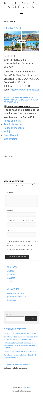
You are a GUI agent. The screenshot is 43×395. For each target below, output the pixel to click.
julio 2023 (10, 271)
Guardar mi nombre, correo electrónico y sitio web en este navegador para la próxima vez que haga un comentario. (21, 245)
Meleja (7, 131)
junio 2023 (11, 274)
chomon (10, 156)
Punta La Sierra (12, 121)
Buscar (8, 315)
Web (8, 230)
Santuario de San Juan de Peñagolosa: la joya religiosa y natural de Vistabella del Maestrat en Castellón (21, 345)
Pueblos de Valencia (21, 5)
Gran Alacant (11, 135)
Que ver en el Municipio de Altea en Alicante (20, 351)
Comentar (9, 193)
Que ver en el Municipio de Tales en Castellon (20, 333)
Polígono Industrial (14, 128)
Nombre (10, 211)
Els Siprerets (10, 139)
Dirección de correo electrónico (20, 220)
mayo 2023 (11, 278)
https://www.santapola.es (25, 89)
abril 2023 (10, 282)
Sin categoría (11, 300)
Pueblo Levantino (13, 124)
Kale (28, 387)
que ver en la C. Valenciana (16, 297)
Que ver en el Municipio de (16, 293)
